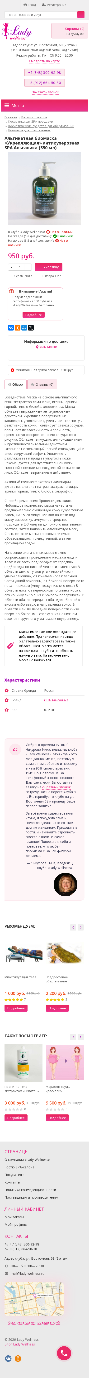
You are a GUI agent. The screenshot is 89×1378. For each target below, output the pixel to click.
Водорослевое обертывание (57, 979)
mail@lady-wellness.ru (27, 1273)
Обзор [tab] (17, 384)
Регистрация (56, 5)
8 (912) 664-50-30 (45, 82)
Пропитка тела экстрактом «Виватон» (22, 1088)
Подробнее (33, 315)
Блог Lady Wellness (20, 1344)
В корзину (50, 267)
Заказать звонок (45, 92)
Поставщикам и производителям (31, 1197)
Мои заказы (14, 1217)
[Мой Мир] (24, 328)
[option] (23, 974)
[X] (31, 328)
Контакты (12, 1182)
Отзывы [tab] (44, 384)
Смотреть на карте (44, 61)
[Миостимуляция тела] (23, 953)
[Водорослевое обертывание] (65, 953)
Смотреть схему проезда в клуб (34, 1322)
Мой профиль (16, 1224)
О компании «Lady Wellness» (27, 1159)
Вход (32, 5)
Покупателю (14, 1174)
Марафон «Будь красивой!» (58, 1088)
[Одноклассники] (17, 328)
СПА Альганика (56, 700)
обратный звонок (56, 787)
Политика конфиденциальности (30, 1190)
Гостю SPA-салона (19, 1167)
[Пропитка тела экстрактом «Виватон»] (23, 1063)
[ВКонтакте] (11, 328)
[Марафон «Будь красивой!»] (65, 1063)
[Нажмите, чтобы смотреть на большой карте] (34, 1299)
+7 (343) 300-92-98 (44, 72)
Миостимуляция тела (20, 977)
